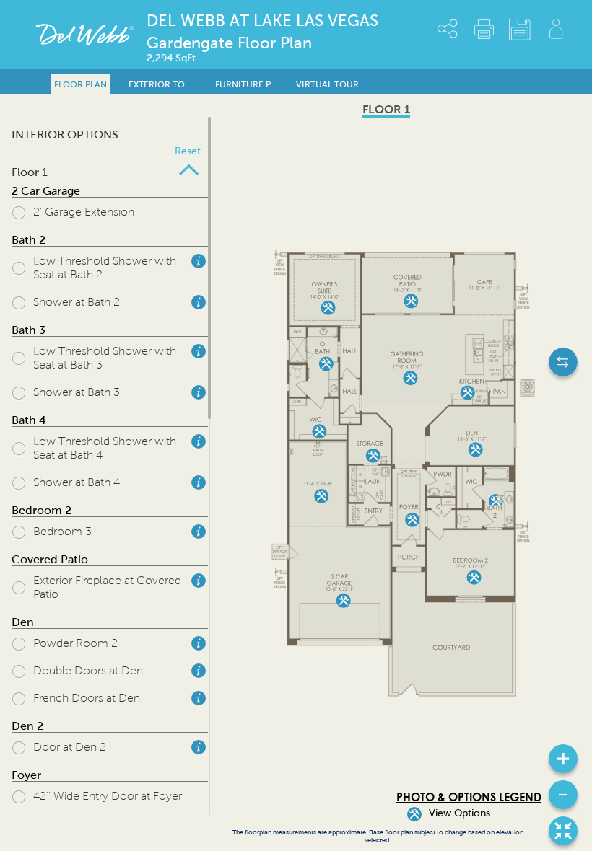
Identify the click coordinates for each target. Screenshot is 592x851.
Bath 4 (29, 420)
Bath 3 (28, 330)
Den (23, 622)
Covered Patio (50, 559)
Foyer (26, 775)
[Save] (519, 29)
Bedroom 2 (41, 510)
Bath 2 (28, 240)
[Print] (484, 29)
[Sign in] (556, 29)
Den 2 (27, 726)
